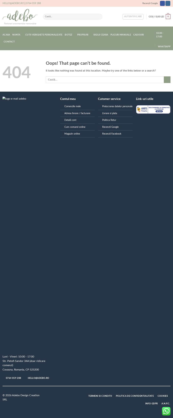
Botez (68, 35)
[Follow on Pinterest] (60, 396)
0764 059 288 (33, 3)
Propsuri (82, 35)
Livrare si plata (109, 113)
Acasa (6, 35)
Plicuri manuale (120, 35)
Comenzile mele (72, 106)
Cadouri (138, 35)
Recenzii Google (150, 3)
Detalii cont (70, 120)
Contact (9, 42)
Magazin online (72, 134)
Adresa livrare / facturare (77, 113)
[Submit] (99, 17)
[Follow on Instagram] (167, 3)
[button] (133, 16)
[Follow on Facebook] (162, 3)
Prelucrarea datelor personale (117, 106)
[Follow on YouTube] (66, 396)
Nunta (16, 35)
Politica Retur (109, 120)
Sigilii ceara (100, 35)
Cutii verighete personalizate (43, 35)
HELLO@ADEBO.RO (13, 3)
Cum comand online (74, 127)
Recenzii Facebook (111, 134)
